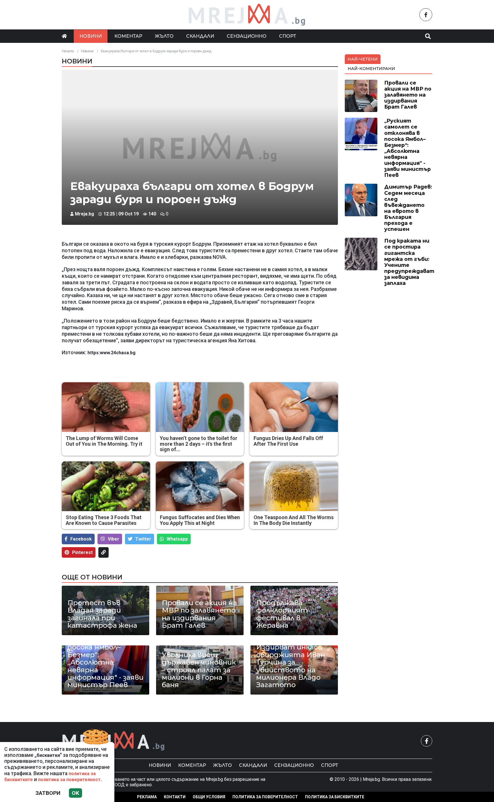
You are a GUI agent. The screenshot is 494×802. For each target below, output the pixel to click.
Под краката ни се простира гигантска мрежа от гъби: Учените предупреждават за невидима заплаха (409, 262)
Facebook (81, 539)
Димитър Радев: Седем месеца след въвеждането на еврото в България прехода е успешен (408, 208)
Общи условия (209, 797)
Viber (113, 539)
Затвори (47, 793)
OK (75, 793)
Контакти (175, 797)
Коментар (128, 36)
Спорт (287, 36)
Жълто (164, 36)
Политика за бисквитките (334, 797)
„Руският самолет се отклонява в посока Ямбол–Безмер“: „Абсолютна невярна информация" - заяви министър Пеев (105, 659)
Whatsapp (177, 539)
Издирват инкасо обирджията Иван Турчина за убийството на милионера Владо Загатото (290, 666)
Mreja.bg (84, 214)
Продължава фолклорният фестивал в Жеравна (282, 614)
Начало (68, 51)
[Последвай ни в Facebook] (425, 14)
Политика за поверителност (265, 797)
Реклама (147, 797)
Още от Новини (92, 577)
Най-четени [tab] (363, 59)
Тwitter (143, 539)
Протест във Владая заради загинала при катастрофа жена (102, 614)
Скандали (200, 36)
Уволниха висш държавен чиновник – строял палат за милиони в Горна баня (199, 670)
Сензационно (246, 36)
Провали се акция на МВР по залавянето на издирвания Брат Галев (199, 614)
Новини (90, 36)
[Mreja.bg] (113, 741)
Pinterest (82, 552)
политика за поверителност (69, 779)
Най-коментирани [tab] (371, 68)
